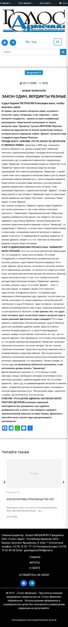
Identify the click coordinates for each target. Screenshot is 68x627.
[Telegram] (13, 42)
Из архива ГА (34, 72)
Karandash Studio (46, 620)
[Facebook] (5, 42)
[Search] (63, 52)
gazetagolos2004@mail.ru (38, 550)
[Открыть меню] (58, 42)
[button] (4, 482)
